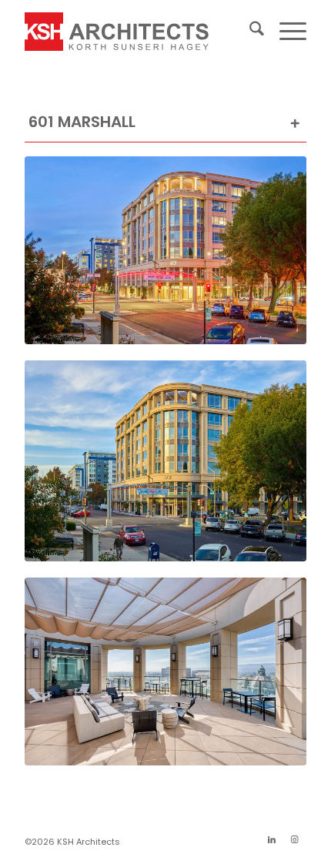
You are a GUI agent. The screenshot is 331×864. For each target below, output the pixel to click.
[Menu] (285, 31)
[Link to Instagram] (294, 839)
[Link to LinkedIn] (271, 839)
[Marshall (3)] (165, 250)
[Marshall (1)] (165, 671)
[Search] (249, 31)
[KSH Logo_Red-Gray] (137, 31)
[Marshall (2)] (165, 460)
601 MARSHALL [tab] (81, 121)
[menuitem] (249, 31)
